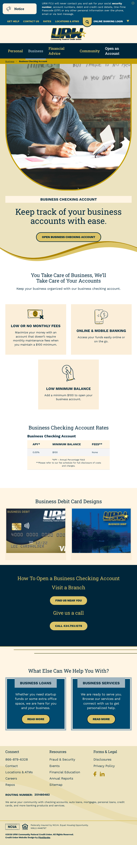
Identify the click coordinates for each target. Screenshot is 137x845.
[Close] (133, 3)
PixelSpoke (44, 837)
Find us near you (68, 600)
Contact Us (31, 21)
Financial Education (64, 772)
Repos (10, 784)
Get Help (13, 21)
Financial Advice (56, 51)
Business (35, 50)
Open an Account (112, 51)
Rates (47, 21)
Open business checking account (68, 237)
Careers (11, 778)
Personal (15, 50)
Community (90, 50)
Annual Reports (61, 778)
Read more (35, 719)
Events (54, 766)
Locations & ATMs (67, 21)
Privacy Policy (104, 766)
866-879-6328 (16, 759)
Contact (11, 766)
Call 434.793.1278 (68, 626)
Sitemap (55, 784)
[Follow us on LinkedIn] (102, 775)
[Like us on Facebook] (95, 775)
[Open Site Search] (87, 22)
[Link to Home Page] (68, 34)
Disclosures (102, 759)
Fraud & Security (62, 759)
